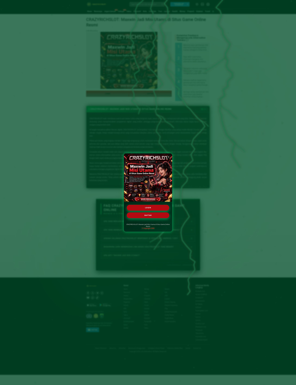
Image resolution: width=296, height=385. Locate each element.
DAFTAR (148, 215)
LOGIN (148, 208)
